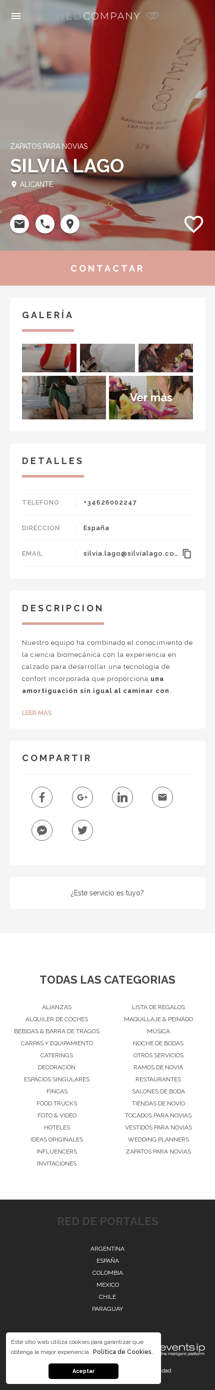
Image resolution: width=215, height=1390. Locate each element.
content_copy (187, 554)
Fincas (57, 1091)
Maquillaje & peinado (158, 1019)
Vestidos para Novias (158, 1127)
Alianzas (57, 1007)
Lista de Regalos (158, 1007)
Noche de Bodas (158, 1043)
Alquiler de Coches (57, 1019)
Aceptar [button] (83, 1371)
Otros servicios (159, 1055)
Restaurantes (158, 1079)
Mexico (107, 1284)
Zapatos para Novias (158, 1151)
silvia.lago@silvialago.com (131, 553)
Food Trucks (56, 1103)
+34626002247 (110, 502)
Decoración (57, 1067)
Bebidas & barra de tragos (57, 1031)
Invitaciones (56, 1163)
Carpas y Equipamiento (57, 1043)
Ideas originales (56, 1139)
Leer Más (37, 713)
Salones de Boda (158, 1091)
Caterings (56, 1055)
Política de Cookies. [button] (123, 1351)
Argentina (107, 1248)
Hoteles (57, 1127)
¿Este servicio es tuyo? (107, 893)
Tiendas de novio (158, 1103)
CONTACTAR (107, 268)
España (97, 528)
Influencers (56, 1151)
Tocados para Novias (158, 1115)
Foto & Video (57, 1115)
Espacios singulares (57, 1079)
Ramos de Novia (158, 1067)
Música (158, 1031)
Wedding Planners (158, 1139)
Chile (107, 1296)
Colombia (107, 1272)
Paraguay (107, 1308)
